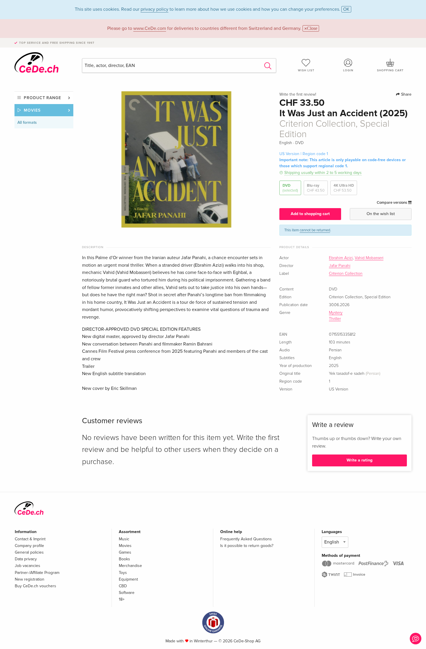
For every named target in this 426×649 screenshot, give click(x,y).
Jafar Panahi (339, 266)
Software (126, 592)
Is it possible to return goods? (246, 545)
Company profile (29, 545)
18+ (122, 599)
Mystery (336, 313)
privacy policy (154, 9)
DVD (290, 187)
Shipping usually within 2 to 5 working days (323, 172)
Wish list (306, 70)
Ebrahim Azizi (341, 258)
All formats (27, 122)
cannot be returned (315, 230)
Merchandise (130, 565)
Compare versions (392, 202)
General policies (29, 552)
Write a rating (359, 460)
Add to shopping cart (310, 213)
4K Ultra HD (344, 187)
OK (346, 9)
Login (348, 70)
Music (124, 539)
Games (125, 552)
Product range (42, 97)
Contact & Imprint (30, 539)
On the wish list (381, 213)
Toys (123, 572)
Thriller (335, 319)
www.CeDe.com (149, 28)
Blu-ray (316, 187)
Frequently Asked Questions (246, 539)
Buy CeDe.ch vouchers (35, 585)
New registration (29, 579)
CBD (123, 585)
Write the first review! (297, 94)
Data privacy (26, 559)
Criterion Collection (346, 274)
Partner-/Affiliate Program (37, 572)
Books (124, 559)
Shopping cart (390, 70)
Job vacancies (27, 565)
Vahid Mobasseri (369, 258)
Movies (32, 110)
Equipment (128, 579)
